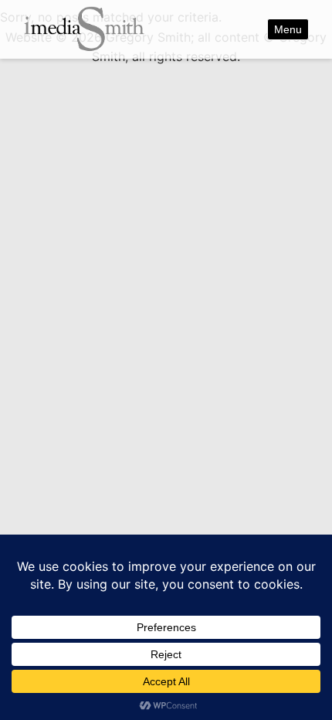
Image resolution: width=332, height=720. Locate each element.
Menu (288, 29)
